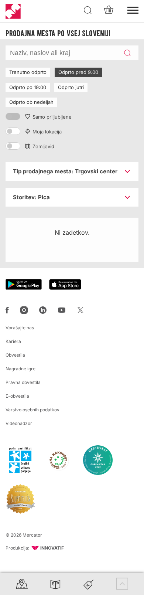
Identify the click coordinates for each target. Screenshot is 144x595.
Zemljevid (43, 146)
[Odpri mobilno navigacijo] (132, 9)
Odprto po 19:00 (27, 87)
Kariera (13, 341)
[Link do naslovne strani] (13, 11)
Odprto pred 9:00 (78, 72)
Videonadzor (19, 423)
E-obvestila (17, 396)
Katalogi (55, 584)
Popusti (89, 584)
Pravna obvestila (23, 382)
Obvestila (15, 355)
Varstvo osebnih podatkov (32, 409)
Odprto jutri (71, 87)
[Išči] (88, 10)
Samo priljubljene (52, 117)
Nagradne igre (20, 368)
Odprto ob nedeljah (31, 102)
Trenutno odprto (28, 72)
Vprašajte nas (20, 327)
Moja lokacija (47, 132)
